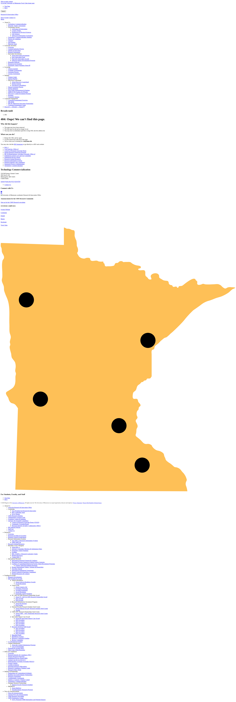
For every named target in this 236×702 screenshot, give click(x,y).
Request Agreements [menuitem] (14, 52)
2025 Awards (19, 598)
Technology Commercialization (13, 165)
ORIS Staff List (16, 542)
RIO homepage (18, 144)
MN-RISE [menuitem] (11, 102)
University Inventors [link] (10, 45)
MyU (6, 8)
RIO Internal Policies (14, 527)
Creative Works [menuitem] (16, 30)
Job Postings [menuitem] (11, 42)
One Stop (7, 6)
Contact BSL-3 (16, 557)
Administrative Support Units (16, 517)
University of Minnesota (18, 503)
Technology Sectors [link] (14, 27)
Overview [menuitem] (11, 47)
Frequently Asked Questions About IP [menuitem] (19, 65)
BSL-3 (6, 147)
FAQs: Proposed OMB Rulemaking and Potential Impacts (29, 699)
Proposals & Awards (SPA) (16, 648)
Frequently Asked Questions (20, 550)
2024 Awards (19, 600)
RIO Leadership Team (18, 512)
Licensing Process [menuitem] (13, 72)
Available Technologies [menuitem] (15, 70)
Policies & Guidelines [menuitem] (14, 39)
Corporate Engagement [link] (11, 98)
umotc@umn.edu (6, 181)
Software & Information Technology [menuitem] (22, 35)
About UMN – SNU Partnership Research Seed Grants (31, 613)
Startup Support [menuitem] (16, 83)
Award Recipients (20, 583)
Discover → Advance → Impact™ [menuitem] (14, 107)
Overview (11, 534)
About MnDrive (16, 688)
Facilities (14, 552)
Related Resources (17, 555)
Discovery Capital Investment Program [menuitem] (19, 93)
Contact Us (12, 17)
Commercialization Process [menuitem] (16, 49)
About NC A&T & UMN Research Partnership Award (31, 597)
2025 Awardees (20, 620)
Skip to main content (7, 1)
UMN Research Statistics (15, 516)
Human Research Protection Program (15, 152)
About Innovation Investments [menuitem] (20, 55)
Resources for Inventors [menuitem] (15, 64)
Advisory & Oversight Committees (18, 521)
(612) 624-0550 (15, 181)
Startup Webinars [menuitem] (13, 88)
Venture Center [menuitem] (12, 77)
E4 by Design (16, 514)
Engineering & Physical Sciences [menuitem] (21, 32)
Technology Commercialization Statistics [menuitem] (20, 37)
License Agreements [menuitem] (14, 74)
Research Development (15, 577)
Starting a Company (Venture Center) (19, 680)
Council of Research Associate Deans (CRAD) (25, 522)
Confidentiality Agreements (16, 678)
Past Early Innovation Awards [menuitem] (20, 59)
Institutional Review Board (12, 157)
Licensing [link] (7, 67)
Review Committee (17, 640)
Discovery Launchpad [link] (14, 80)
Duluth (3, 216)
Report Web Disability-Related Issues (92, 503)
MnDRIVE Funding (18, 636)
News (2, 17)
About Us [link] (7, 22)
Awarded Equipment (21, 590)
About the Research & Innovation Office (20, 507)
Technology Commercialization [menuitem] (17, 24)
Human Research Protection (16, 656)
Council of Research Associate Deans (15, 151)
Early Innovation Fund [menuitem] (18, 57)
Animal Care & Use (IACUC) (17, 660)
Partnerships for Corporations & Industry (20, 673)
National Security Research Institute (22, 685)
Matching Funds (16, 635)
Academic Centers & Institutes (17, 519)
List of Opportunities (18, 646)
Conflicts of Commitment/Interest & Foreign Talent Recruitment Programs (33, 564)
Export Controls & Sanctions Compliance (24, 572)
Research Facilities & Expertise (17, 535)
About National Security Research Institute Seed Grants (31, 608)
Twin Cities (4, 225)
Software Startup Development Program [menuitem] (23, 60)
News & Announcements (15, 693)
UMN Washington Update (16, 698)
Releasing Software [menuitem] (13, 62)
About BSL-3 (16, 547)
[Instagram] (118, 193)
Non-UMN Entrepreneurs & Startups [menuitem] (19, 90)
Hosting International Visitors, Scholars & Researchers (27, 567)
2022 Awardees (20, 625)
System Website (5, 209)
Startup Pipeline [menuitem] (12, 79)
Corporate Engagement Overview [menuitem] (18, 100)
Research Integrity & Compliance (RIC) (19, 655)
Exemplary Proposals (21, 588)
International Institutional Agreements (23, 570)
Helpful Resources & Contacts (21, 574)
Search (3, 11)
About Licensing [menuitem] (13, 69)
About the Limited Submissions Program (23, 645)
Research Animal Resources (12, 159)
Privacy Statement (77, 503)
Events (6, 17)
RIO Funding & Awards (15, 579)
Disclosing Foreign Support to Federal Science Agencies (28, 562)
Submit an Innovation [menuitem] (14, 50)
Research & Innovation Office (9, 14)
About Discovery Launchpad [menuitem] (20, 82)
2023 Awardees (20, 623)
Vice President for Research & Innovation (24, 511)
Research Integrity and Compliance (14, 162)
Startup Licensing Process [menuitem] (15, 87)
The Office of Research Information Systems (25, 540)
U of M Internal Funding (15, 641)
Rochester (4, 222)
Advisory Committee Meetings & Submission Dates (27, 549)
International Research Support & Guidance (24, 560)
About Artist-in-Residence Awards (25, 582)
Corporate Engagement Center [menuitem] (17, 105)
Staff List (10, 529)
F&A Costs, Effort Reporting (16, 650)
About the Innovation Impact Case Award (27, 618)
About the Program (21, 603)
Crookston (4, 212)
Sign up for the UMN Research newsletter (13, 202)
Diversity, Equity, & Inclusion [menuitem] (16, 26)
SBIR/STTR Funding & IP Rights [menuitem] (18, 92)
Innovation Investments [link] (15, 54)
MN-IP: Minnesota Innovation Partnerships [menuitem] (20, 103)
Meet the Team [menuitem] (12, 44)
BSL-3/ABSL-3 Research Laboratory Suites (25, 554)
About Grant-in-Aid (21, 587)
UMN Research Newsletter (16, 696)
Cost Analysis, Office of (11, 149)
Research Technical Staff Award (21, 627)
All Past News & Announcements (18, 694)
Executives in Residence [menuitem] (19, 85)
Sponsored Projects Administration (14, 164)
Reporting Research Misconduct (17, 666)
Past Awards (19, 605)
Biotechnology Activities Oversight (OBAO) (21, 661)
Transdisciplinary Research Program (22, 689)
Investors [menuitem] (10, 95)
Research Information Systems (13, 160)
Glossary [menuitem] (10, 40)
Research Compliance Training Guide (19, 668)
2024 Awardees (20, 622)
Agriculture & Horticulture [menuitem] (19, 29)
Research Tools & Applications (17, 537)
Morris (3, 219)
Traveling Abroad (17, 569)
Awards (17, 610)
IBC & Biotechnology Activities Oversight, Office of (19, 154)
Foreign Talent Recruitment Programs (26, 565)
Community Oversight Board (20, 524)
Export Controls (12, 663)
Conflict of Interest (13, 665)
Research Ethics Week (14, 670)
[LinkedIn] (118, 192)
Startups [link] (6, 75)
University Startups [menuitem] (13, 97)
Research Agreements (14, 676)
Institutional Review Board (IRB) (18, 658)
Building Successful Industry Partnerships (20, 675)
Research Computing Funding (20, 638)
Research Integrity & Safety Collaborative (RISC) (26, 526)
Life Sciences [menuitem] (16, 34)
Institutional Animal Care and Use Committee (17, 156)
